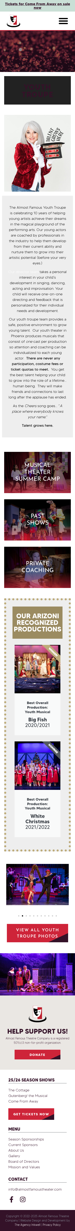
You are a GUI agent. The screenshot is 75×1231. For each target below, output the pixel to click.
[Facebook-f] (11, 1199)
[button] (63, 20)
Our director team (23, 272)
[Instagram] (23, 1199)
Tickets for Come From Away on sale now (37, 5)
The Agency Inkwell (27, 1225)
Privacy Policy (52, 1225)
